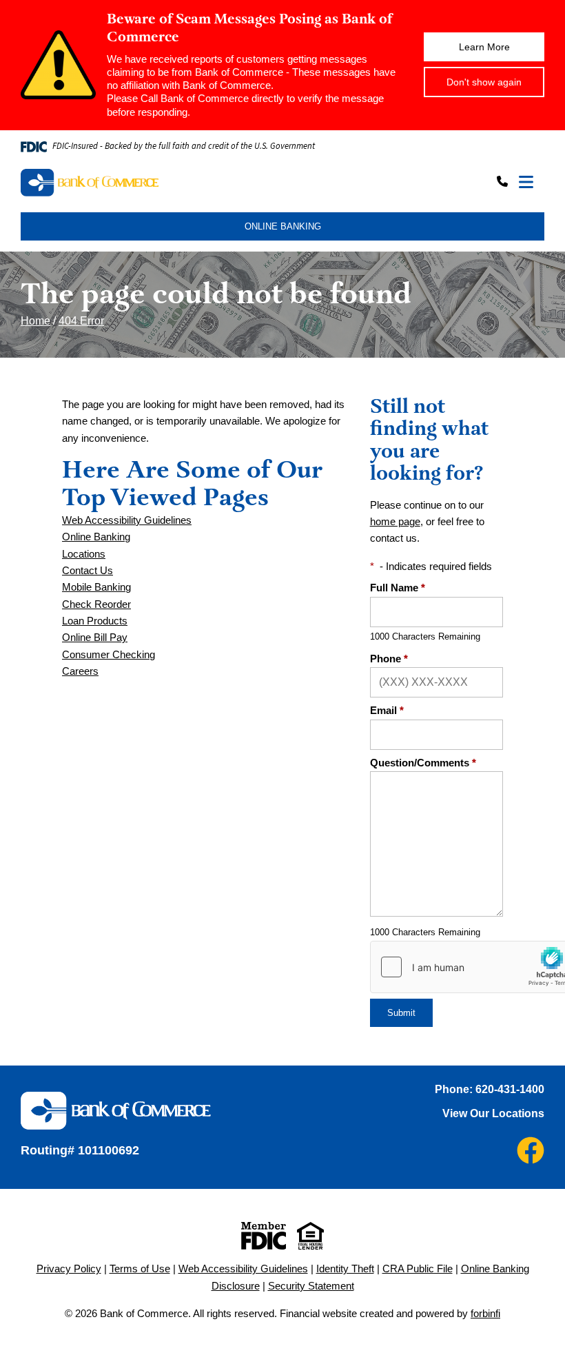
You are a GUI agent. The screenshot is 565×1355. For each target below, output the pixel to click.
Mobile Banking (96, 587)
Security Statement (311, 1286)
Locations (83, 554)
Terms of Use (140, 1268)
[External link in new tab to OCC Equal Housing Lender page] (310, 1236)
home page (395, 521)
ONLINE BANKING (283, 226)
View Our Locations (493, 1113)
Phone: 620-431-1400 (489, 1089)
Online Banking (96, 536)
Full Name (397, 587)
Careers (80, 671)
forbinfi (485, 1313)
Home (35, 321)
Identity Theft (345, 1268)
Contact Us (87, 570)
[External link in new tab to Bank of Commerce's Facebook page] (530, 1150)
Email (387, 710)
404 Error (81, 321)
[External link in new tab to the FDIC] (263, 1236)
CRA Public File (417, 1268)
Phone (389, 658)
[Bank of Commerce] (150, 182)
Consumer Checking (108, 654)
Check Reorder (96, 604)
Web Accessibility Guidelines (127, 520)
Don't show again (484, 82)
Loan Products (94, 620)
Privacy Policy (69, 1268)
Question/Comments (423, 762)
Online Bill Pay (94, 637)
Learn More (484, 46)
